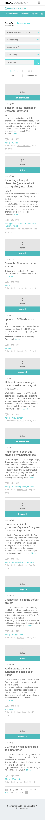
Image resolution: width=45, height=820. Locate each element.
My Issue (25, 14)
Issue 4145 (9, 520)
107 (16, 792)
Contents (17, 779)
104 (35, 790)
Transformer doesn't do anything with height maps (20, 453)
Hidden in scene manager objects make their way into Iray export (21, 385)
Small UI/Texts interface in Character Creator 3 (20, 109)
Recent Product (12, 14)
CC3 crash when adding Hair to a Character (21, 748)
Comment (30, 75)
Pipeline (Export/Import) (23, 487)
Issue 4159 (9, 315)
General (22, 223)
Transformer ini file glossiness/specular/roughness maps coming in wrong (23, 527)
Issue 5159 (9, 259)
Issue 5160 (9, 176)
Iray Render (18, 418)
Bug (8, 143)
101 (21, 790)
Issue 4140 (9, 664)
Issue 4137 (9, 743)
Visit (30, 71)
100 (16, 790)
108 (21, 792)
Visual (15, 143)
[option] (12, 14)
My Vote (35, 14)
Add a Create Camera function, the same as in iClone (19, 672)
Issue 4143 (9, 596)
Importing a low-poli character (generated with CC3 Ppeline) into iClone (20, 183)
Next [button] (42, 14)
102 (26, 790)
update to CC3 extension (19, 319)
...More (14, 134)
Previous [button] (3, 14)
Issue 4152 (9, 378)
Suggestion (11, 223)
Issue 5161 (9, 104)
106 (11, 792)
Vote (12, 75)
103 (30, 790)
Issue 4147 (9, 448)
